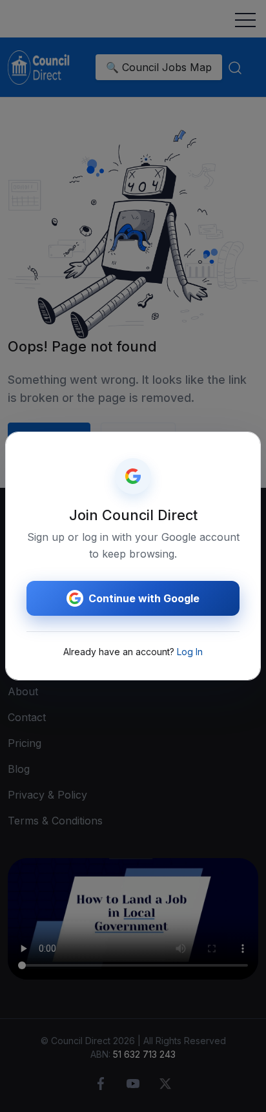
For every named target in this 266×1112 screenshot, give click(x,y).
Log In (190, 651)
